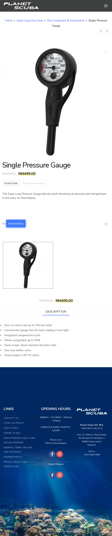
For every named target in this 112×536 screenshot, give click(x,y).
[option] (56, 102)
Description (56, 312)
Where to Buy (12, 433)
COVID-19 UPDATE (14, 423)
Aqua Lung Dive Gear (29, 20)
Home (9, 20)
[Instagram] (59, 454)
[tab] (56, 311)
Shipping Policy (13, 457)
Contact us (11, 418)
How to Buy (11, 428)
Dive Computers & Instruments (65, 20)
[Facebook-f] (52, 454)
